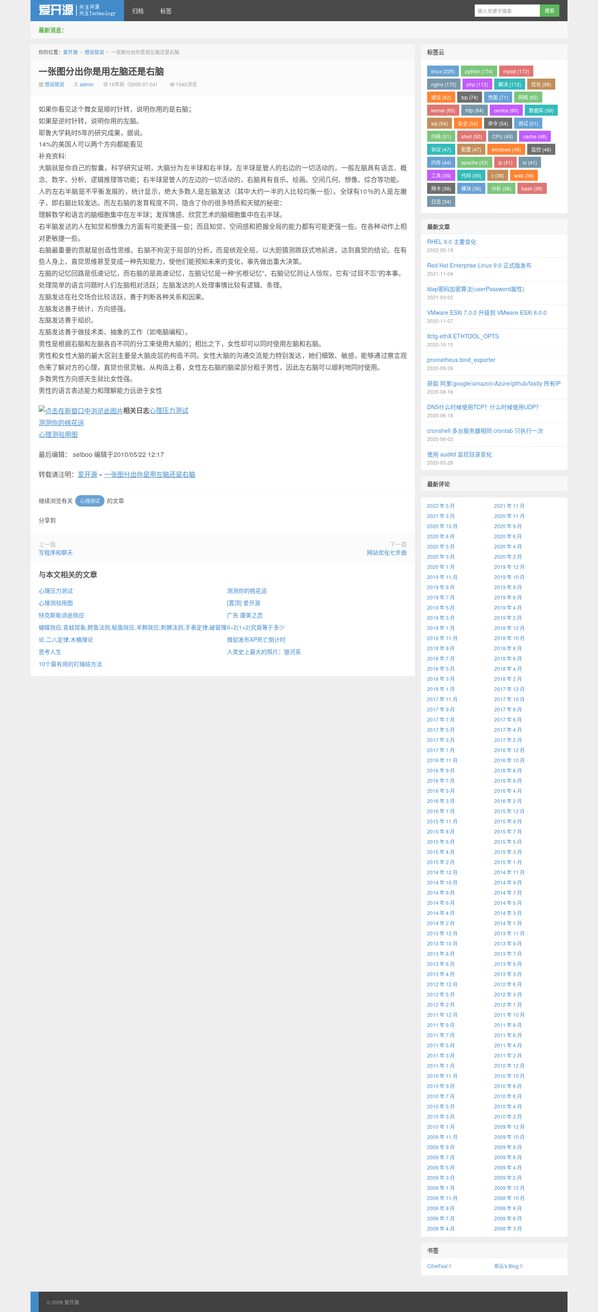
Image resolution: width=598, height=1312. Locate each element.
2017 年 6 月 (508, 719)
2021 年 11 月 (509, 505)
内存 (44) (441, 162)
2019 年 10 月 (509, 576)
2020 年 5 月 (441, 546)
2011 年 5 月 (441, 1045)
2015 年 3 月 (508, 851)
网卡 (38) (441, 188)
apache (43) (474, 162)
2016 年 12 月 (509, 749)
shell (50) (471, 136)
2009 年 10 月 (509, 1136)
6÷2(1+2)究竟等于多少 (256, 627)
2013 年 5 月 (508, 963)
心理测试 (90, 500)
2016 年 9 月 (441, 770)
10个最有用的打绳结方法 (70, 664)
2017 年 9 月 (441, 709)
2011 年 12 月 (442, 1014)
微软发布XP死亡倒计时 (256, 639)
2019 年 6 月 (508, 597)
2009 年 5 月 (441, 1167)
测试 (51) (528, 123)
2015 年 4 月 (441, 851)
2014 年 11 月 (509, 872)
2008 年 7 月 (441, 1218)
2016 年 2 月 (508, 800)
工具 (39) (441, 175)
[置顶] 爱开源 (243, 603)
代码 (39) (471, 175)
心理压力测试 (168, 410)
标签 (166, 11)
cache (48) (535, 136)
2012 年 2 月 (441, 1004)
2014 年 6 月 (441, 902)
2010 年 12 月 (509, 1065)
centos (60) (506, 110)
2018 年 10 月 (509, 637)
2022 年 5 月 (441, 505)
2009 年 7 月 (441, 1157)
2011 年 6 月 (508, 1034)
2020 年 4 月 (508, 546)
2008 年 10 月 (509, 1197)
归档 (138, 11)
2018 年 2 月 (508, 678)
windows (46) (506, 149)
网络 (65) (528, 97)
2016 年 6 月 (508, 780)
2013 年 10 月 (442, 943)
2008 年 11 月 (442, 1197)
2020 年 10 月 (442, 525)
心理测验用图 (58, 434)
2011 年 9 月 (441, 1024)
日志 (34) (441, 201)
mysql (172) (516, 71)
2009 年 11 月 (442, 1136)
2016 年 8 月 (508, 770)
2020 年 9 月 (508, 525)
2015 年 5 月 (508, 841)
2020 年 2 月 (508, 556)
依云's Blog (506, 1265)
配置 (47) (471, 149)
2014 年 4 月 (441, 912)
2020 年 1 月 (441, 566)
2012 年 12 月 (442, 984)
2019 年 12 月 (509, 566)
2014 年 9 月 (508, 882)
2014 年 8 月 (441, 892)
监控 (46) (541, 149)
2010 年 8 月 (508, 1085)
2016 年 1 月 (441, 810)
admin (87, 84)
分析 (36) (501, 188)
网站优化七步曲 (387, 552)
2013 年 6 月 (441, 963)
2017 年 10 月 (509, 698)
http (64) (474, 110)
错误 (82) (441, 97)
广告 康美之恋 (245, 615)
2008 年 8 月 (508, 1207)
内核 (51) (441, 136)
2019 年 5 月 (441, 607)
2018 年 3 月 (441, 678)
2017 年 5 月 (441, 729)
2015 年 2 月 (441, 861)
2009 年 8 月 (508, 1146)
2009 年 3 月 (441, 1177)
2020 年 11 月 (509, 515)
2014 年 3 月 (508, 912)
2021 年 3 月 (441, 515)
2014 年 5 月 (508, 902)
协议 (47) (441, 149)
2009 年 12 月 (509, 1126)
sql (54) (439, 123)
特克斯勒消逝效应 (61, 615)
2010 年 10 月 (509, 1075)
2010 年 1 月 (441, 1126)
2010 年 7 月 (441, 1096)
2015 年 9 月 (508, 821)
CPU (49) (502, 136)
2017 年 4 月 (508, 729)
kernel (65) (443, 110)
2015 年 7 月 (508, 831)
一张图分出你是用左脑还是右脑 (101, 70)
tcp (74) (469, 97)
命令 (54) (498, 123)
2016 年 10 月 (509, 760)
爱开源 (77, 10)
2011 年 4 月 (508, 1045)
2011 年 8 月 (508, 1024)
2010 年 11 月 (442, 1075)
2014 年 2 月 (441, 922)
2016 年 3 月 (441, 800)
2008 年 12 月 (509, 1187)
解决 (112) (509, 84)
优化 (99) (541, 84)
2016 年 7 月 (441, 780)
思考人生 (50, 651)
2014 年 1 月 (508, 922)
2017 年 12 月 (509, 688)
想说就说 (94, 51)
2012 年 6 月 (508, 984)
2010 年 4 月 (508, 1106)
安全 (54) (468, 123)
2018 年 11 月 (442, 637)
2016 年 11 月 (442, 760)
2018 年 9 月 (441, 648)
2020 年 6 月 (508, 536)
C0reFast (437, 1265)
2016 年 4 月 (508, 790)
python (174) (479, 71)
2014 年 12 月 (442, 872)
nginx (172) (443, 84)
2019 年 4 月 (508, 607)
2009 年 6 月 (508, 1157)
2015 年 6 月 (441, 841)
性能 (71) (498, 97)
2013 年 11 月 (509, 933)
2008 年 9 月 (441, 1207)
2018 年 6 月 (508, 658)
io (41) (530, 162)
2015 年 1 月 (508, 861)
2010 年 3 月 (441, 1116)
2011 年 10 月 (509, 1014)
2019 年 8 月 (508, 587)
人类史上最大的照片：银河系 (264, 651)
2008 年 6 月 (508, 1218)
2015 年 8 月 (441, 831)
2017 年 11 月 (442, 698)
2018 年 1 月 (441, 688)
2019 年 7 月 (441, 597)
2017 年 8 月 (508, 709)
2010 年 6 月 (508, 1096)
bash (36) (532, 188)
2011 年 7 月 (441, 1034)
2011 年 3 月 (441, 1055)
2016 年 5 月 (441, 790)
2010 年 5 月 (441, 1106)
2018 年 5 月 (441, 668)
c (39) (497, 175)
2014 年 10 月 (442, 882)
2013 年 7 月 (508, 953)
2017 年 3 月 (441, 739)
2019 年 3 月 (441, 617)
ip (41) (505, 162)
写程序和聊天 (56, 552)
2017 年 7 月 (441, 719)
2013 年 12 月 (442, 933)
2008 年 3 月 (508, 1228)
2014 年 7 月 (508, 892)
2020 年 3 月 (441, 556)
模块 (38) (471, 188)
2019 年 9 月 (441, 587)
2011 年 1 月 (441, 1065)
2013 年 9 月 (508, 943)
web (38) (524, 175)
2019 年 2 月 (508, 617)
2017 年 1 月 (441, 749)
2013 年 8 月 (441, 953)
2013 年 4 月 (441, 973)
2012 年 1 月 (508, 1004)
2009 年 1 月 (441, 1187)
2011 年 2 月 (508, 1055)
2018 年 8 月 (508, 648)
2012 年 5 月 (441, 994)
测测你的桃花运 (61, 422)
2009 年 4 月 (508, 1167)
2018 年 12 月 (509, 627)
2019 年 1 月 (441, 627)
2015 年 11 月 (442, 821)
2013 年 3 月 (508, 973)
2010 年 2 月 (508, 1116)
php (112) (477, 84)
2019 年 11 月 (442, 576)
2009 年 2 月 (508, 1177)
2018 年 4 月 (508, 668)
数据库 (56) (541, 110)
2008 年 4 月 (441, 1228)
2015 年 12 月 (509, 810)
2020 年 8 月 (441, 536)
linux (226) (443, 71)
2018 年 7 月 (441, 658)
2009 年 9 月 (441, 1146)
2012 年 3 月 (508, 994)
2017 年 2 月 (508, 739)
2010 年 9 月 (441, 1085)
